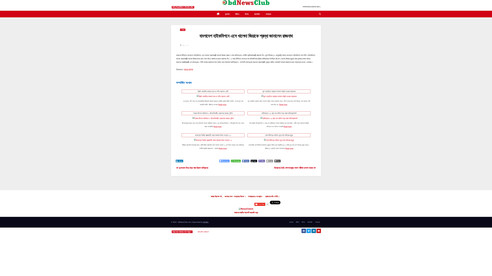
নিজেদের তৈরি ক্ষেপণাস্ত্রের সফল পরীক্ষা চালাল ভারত (294, 167)
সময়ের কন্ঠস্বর (188, 69)
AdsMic (206, 222)
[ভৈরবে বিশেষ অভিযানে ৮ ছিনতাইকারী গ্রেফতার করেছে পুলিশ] (213, 118)
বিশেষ (303, 222)
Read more (222, 105)
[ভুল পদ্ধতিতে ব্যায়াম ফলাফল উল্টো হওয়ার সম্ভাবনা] (279, 96)
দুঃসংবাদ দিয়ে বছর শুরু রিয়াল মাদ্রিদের (193, 167)
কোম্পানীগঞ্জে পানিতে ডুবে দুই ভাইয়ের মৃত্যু (279, 135)
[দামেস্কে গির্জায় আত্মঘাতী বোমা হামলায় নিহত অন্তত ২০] (213, 140)
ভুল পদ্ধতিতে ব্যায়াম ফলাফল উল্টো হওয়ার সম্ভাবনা (279, 91)
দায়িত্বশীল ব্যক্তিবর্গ (203, 232)
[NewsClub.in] (246, 209)
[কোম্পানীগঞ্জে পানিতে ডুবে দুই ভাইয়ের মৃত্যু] (279, 140)
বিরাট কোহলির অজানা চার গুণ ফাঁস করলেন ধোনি (213, 91)
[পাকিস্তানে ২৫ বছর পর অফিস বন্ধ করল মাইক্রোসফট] (279, 118)
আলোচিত (309, 222)
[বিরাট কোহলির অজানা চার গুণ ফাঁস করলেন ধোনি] (213, 96)
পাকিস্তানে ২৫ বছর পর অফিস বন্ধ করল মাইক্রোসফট (279, 113)
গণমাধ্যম (317, 222)
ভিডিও (297, 222)
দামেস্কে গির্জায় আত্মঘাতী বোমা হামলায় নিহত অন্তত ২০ (213, 135)
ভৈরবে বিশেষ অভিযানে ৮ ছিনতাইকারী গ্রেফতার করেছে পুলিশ (213, 113)
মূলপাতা (291, 222)
